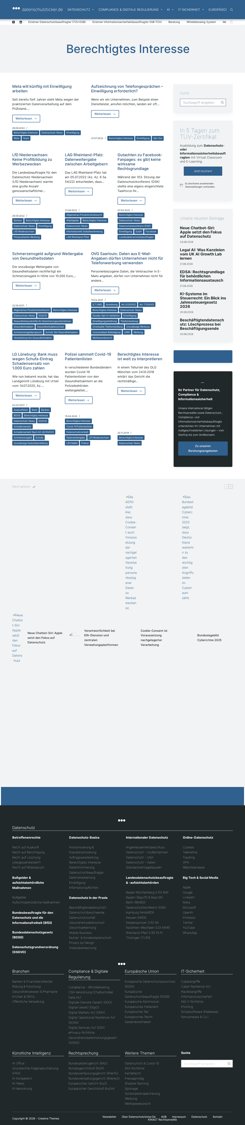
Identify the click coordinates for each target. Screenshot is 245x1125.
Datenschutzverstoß (77, 432)
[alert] (203, 185)
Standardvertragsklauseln (144, 867)
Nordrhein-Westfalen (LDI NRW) (148, 927)
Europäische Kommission (142, 1001)
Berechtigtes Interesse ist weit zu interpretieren (140, 356)
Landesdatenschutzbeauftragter (136, 237)
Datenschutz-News (52, 132)
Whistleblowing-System (201, 22)
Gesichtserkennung (82, 927)
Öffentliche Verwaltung (28, 1001)
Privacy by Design (81, 943)
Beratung (174, 22)
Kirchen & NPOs (23, 996)
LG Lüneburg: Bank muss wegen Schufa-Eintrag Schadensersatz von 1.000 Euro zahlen (35, 361)
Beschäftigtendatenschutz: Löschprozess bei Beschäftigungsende (202, 324)
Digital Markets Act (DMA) (87, 1012)
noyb (26, 138)
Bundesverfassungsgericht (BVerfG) (93, 1073)
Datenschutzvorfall (82, 917)
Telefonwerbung (129, 321)
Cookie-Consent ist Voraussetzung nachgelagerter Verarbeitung (154, 638)
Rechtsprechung (83, 1053)
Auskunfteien (21, 409)
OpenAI (188, 912)
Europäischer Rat (137, 1012)
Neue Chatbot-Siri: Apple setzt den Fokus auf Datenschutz (201, 232)
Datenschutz (79, 9)
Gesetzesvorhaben (138, 1022)
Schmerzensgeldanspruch (28, 332)
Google (188, 892)
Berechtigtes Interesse (26, 132)
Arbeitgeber (72, 220)
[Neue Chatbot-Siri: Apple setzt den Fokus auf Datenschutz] (18, 638)
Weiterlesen (28, 119)
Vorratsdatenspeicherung (142, 1093)
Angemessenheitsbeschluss (145, 847)
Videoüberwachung (82, 948)
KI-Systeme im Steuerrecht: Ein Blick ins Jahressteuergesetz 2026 (203, 300)
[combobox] (199, 102)
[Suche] (231, 9)
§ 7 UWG (97, 304)
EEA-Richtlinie (134, 1068)
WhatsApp (190, 933)
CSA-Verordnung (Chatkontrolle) (91, 992)
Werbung (138, 332)
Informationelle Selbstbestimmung (84, 231)
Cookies (188, 847)
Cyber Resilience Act (195, 986)
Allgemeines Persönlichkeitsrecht (84, 214)
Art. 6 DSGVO (128, 304)
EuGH (139, 231)
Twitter (188, 922)
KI (168, 9)
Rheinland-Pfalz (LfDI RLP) (144, 933)
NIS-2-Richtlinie (192, 1001)
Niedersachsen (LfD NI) (142, 922)
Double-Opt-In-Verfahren (106, 315)
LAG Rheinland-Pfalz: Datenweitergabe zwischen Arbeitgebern (86, 159)
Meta (16, 138)
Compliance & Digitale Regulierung (129, 9)
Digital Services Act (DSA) (87, 1027)
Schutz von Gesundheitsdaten (62, 332)
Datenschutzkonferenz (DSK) (135, 225)
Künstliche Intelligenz (31, 1053)
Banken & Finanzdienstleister (32, 981)
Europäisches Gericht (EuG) (88, 1083)
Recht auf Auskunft (25, 847)
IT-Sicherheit (189, 9)
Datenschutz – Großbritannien (147, 852)
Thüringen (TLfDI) (138, 938)
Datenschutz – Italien (141, 862)
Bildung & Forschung (26, 986)
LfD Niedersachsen (24, 231)
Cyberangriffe (190, 981)
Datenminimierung (81, 867)
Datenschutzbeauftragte (86, 872)
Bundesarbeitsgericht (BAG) (88, 1063)
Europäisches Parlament (141, 1007)
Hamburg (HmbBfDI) (140, 912)
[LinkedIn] (21, 22)
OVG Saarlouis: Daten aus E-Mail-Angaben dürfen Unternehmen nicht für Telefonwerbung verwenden (127, 258)
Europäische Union (142, 971)
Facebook (151, 231)
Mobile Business (80, 933)
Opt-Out (157, 138)
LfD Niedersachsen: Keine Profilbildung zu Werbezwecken (32, 159)
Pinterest (189, 917)
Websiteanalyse (194, 867)
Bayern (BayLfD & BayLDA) (144, 897)
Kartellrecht (133, 1073)
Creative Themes (48, 1118)
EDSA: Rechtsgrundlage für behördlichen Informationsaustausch (202, 276)
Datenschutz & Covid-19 (142, 1063)
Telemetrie (190, 852)
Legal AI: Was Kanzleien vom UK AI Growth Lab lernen (202, 254)
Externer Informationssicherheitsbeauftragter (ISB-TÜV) (127, 22)
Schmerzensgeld (23, 437)
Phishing (187, 1007)
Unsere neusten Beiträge (202, 218)
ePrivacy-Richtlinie (82, 1032)
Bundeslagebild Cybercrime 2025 (209, 637)
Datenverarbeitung (82, 877)
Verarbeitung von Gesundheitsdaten (33, 337)
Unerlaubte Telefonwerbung (107, 326)
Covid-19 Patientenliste (79, 426)
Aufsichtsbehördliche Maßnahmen (36, 902)
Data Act (75, 997)
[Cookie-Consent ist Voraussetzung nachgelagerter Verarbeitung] (131, 637)
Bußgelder (19, 897)
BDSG (17, 415)
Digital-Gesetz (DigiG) (84, 1007)
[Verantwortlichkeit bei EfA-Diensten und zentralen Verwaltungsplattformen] (74, 638)
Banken (18, 220)
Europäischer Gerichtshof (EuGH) (92, 1088)
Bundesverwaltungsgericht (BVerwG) (94, 1078)
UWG (127, 332)
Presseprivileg (134, 1078)
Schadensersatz (22, 426)
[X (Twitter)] (13, 22)
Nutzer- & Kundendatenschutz (90, 938)
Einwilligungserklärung (105, 321)
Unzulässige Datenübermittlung (30, 443)
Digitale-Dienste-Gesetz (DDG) (90, 1002)
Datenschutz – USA (139, 857)
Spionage (131, 1088)
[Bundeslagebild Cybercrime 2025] (188, 637)
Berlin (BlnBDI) (135, 902)
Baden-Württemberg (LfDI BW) (147, 892)
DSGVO (43, 315)
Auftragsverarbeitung (83, 857)
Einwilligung (72, 132)
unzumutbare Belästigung (106, 332)
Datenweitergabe (75, 437)
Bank (34, 409)
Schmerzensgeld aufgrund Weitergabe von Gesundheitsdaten (47, 256)
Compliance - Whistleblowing (89, 987)
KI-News (18, 1083)
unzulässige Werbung (137, 326)
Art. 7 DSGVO (147, 304)
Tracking (189, 857)
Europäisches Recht (139, 1017)
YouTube (189, 927)
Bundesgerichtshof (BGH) (86, 1068)
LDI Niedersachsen (99, 437)
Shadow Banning (137, 1083)
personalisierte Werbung (27, 237)
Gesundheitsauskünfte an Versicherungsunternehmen (42, 321)
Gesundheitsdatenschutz (50, 326)
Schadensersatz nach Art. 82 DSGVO (34, 432)
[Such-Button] (222, 102)
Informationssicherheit (196, 996)
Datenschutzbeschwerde (86, 912)
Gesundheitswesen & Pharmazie (34, 991)
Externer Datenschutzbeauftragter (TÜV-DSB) (57, 22)
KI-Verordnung (22, 1088)
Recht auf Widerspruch (28, 867)
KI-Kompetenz (22, 1078)
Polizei (85, 443)
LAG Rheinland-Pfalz (77, 237)
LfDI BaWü (72, 443)
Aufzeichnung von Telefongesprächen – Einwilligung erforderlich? (127, 88)
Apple (186, 887)
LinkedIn (189, 897)
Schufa (39, 437)
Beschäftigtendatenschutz (87, 907)
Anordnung (112, 304)
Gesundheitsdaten (23, 326)
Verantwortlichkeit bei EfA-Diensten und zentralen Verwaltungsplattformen (101, 638)
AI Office (18, 1063)
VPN (186, 862)
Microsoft (189, 907)
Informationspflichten (83, 887)
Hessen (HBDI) (136, 917)
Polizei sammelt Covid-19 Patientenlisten (88, 356)
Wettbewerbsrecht (102, 337)
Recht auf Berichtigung (28, 852)
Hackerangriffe (191, 991)
